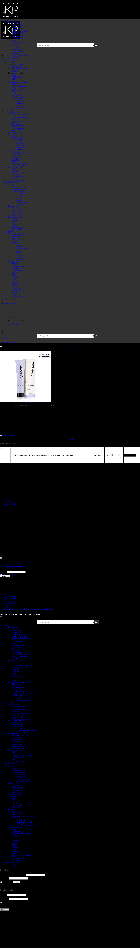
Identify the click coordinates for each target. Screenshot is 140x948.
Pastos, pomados (17, 228)
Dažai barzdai (20, 195)
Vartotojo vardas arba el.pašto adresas (12, 874)
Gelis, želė (15, 72)
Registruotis (4, 909)
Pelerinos (15, 283)
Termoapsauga (17, 49)
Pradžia (2, 403)
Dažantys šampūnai (18, 29)
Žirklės (14, 263)
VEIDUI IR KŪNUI (15, 186)
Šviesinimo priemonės (19, 86)
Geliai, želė (16, 219)
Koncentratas (16, 44)
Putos (14, 664)
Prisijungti (17, 882)
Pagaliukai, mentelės (19, 176)
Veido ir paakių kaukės (19, 114)
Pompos (15, 279)
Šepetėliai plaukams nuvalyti (21, 855)
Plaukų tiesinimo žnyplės (24, 822)
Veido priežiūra (13, 112)
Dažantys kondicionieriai (20, 31)
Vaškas (14, 79)
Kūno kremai (16, 154)
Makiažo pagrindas (18, 138)
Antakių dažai (20, 141)
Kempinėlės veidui (18, 125)
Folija (14, 274)
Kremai (14, 221)
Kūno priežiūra (13, 151)
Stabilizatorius (16, 90)
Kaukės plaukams (18, 27)
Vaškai (14, 226)
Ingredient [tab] (7, 502)
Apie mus (7, 594)
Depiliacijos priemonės (15, 167)
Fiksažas (19, 105)
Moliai (14, 222)
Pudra (14, 81)
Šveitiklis (15, 57)
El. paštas (3, 572)
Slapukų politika (9, 603)
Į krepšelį (130, 455)
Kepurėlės (15, 278)
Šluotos (14, 294)
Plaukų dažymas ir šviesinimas (18, 83)
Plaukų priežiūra (13, 22)
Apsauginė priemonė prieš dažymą (19, 94)
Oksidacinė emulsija (18, 88)
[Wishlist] (1, 346)
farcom (23, 464)
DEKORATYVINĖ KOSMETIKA (14, 133)
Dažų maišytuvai (17, 270)
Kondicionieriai (17, 26)
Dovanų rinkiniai (9, 303)
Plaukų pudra (16, 230)
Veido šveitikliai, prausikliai (17, 122)
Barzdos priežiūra (18, 191)
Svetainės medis (9, 607)
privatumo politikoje (123, 906)
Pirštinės (15, 281)
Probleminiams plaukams (20, 55)
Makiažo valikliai (17, 127)
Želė (13, 178)
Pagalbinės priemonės (15, 261)
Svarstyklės (16, 298)
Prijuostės (15, 285)
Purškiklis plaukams (18, 48)
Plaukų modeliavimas (15, 59)
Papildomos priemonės (20, 107)
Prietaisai (15, 243)
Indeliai (14, 272)
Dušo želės (15, 160)
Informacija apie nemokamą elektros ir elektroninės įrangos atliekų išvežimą (28, 609)
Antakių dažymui (17, 140)
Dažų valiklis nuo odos (19, 92)
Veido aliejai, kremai (19, 187)
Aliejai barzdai (21, 193)
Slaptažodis (4, 878)
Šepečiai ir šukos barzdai (24, 781)
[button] (4, 61)
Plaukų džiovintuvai (20, 245)
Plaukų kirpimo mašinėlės (21, 258)
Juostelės (15, 171)
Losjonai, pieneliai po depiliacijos (19, 174)
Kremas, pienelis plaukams (17, 52)
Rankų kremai (16, 158)
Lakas (14, 61)
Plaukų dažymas (17, 215)
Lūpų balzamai (17, 136)
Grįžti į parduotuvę (14, 324)
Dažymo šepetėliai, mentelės (21, 833)
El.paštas (3, 895)
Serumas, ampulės (18, 42)
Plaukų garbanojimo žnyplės (20, 253)
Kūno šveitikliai (17, 156)
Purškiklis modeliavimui (20, 68)
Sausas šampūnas (17, 37)
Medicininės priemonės (19, 164)
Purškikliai (15, 213)
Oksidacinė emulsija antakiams (22, 144)
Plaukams (7, 20)
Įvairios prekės (9, 232)
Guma (14, 73)
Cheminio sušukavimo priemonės (20, 101)
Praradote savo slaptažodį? (8, 886)
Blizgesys (15, 669)
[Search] (96, 45)
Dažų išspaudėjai (17, 265)
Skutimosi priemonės (19, 199)
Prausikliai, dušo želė (19, 189)
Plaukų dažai (16, 84)
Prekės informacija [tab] (10, 506)
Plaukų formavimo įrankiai (16, 233)
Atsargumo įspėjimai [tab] (10, 504)
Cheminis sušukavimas (19, 97)
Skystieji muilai (17, 162)
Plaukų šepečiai (17, 235)
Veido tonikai (16, 119)
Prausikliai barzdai (22, 197)
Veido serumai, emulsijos (20, 118)
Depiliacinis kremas (18, 180)
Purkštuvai (15, 287)
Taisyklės (7, 600)
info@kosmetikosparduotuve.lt (14, 567)
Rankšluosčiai (16, 289)
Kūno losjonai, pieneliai (20, 152)
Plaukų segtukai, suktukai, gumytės (18, 240)
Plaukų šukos (16, 237)
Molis (14, 75)
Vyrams (6, 184)
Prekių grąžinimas (10, 596)
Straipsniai (7, 605)
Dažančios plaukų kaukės (20, 638)
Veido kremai (16, 116)
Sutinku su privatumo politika (12, 574)
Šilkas (14, 40)
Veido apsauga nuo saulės (20, 719)
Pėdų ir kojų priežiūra (19, 165)
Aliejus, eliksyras (17, 38)
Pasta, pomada (17, 77)
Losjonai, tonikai (17, 211)
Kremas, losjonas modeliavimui (17, 65)
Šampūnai (15, 24)
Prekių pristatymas (10, 598)
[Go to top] (1, 616)
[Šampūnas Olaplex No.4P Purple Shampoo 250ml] (9, 429)
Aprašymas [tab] (7, 500)
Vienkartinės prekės (18, 296)
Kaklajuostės (16, 276)
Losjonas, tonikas (18, 46)
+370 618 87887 (9, 565)
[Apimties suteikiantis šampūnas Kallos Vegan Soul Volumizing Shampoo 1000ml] (9, 418)
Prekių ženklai (8, 300)
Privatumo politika (10, 602)
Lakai (14, 224)
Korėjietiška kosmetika (11, 182)
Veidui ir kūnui (9, 110)
